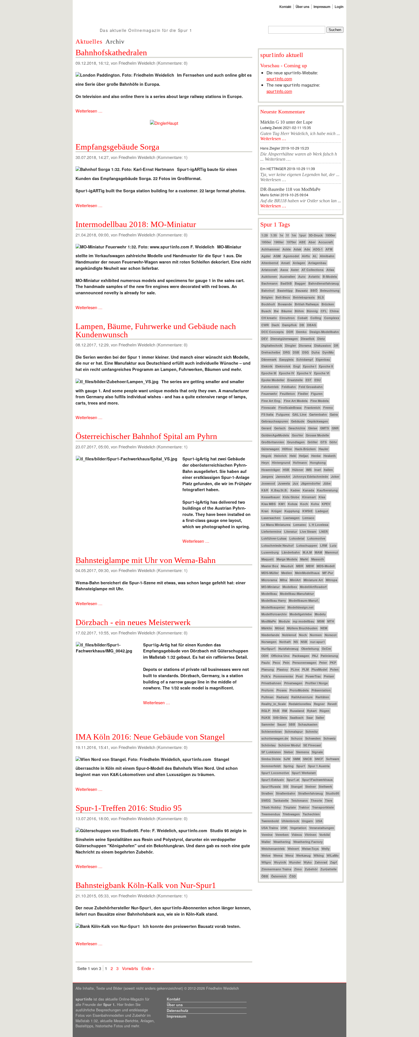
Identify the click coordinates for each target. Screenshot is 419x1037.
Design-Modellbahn (324, 332)
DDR (289, 332)
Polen (334, 669)
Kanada (308, 490)
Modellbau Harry (273, 600)
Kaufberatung (327, 490)
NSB (304, 642)
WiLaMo (333, 855)
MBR (299, 566)
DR (336, 345)
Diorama (305, 345)
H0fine (287, 449)
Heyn (265, 462)
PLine (295, 669)
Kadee (295, 490)
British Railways (307, 304)
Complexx (331, 318)
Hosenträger (270, 470)
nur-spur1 (317, 642)
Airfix (306, 256)
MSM (320, 621)
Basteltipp (285, 290)
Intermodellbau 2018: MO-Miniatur (136, 224)
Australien (287, 276)
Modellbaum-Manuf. (304, 600)
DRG (286, 352)
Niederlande (270, 635)
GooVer (297, 435)
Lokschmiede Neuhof (277, 545)
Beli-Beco (283, 297)
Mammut (331, 552)
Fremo (328, 407)
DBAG (311, 325)
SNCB (307, 759)
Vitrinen (310, 834)
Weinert (293, 848)
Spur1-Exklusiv (272, 779)
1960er (279, 242)
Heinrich (280, 456)
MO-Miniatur (270, 587)
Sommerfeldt (271, 766)
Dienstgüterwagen (284, 338)
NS (296, 642)
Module (284, 621)
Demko (301, 332)
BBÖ (313, 290)
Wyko (308, 862)
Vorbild (324, 834)
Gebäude (297, 421)
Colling (315, 318)
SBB (292, 724)
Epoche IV (286, 373)
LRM (323, 545)
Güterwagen (270, 449)
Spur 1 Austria (318, 766)
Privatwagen (293, 683)
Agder (265, 256)
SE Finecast (312, 745)
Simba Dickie (271, 759)
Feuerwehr (269, 393)
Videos (297, 834)
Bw (276, 311)
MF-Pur (327, 573)
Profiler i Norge (316, 683)
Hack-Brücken (305, 449)
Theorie (316, 800)
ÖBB (264, 876)
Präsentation (321, 690)
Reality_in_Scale (273, 704)
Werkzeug (303, 855)
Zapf (333, 862)
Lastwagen (291, 518)
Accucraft (325, 242)
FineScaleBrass (290, 407)
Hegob (266, 456)
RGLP (265, 711)
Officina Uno (280, 656)
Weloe (265, 855)
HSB (286, 470)
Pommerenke (283, 676)
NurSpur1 (268, 648)
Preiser (329, 676)
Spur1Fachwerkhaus (317, 779)
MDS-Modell (326, 566)
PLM (305, 669)
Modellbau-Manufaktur (297, 593)
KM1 (281, 504)
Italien (328, 470)
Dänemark (268, 359)
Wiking (319, 855)
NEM (323, 628)
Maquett (267, 559)
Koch (304, 504)
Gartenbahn (318, 414)
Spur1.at (293, 779)
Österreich (278, 876)
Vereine (266, 834)
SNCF (319, 759)
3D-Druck (316, 235)
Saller (320, 717)
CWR (265, 325)
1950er (266, 242)
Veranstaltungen (321, 828)
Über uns (302, 6)
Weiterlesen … (89, 111)
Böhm (299, 311)
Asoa (284, 270)
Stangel (296, 786)
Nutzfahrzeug (288, 648)
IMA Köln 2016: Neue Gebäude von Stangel (150, 736)
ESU (317, 380)
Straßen (267, 793)
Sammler (267, 724)
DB (302, 325)
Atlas (330, 270)
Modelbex (289, 587)
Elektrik (266, 366)
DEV (264, 338)
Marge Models (286, 559)
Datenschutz (177, 1010)
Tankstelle (280, 800)
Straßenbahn (285, 793)
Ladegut (322, 511)
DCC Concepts (272, 332)
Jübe (327, 483)
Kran (265, 511)
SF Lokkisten (271, 752)
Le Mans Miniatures (275, 524)
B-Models (330, 276)
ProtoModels (299, 690)
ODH (264, 656)
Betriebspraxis (304, 297)
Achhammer (270, 249)
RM (284, 711)
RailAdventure (302, 697)
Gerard (266, 428)
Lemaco (308, 518)
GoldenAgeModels (275, 435)
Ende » (147, 968)
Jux (295, 483)
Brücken (328, 304)
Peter (323, 662)
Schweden (313, 738)
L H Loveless (318, 524)
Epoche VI (321, 373)
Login (339, 6)
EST (309, 380)
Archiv (115, 41)
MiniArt (295, 580)
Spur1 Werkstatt (304, 773)
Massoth (317, 559)
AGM (276, 256)
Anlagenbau (317, 263)
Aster (295, 270)
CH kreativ (269, 318)
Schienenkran (271, 731)
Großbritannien (272, 442)
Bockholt (268, 304)
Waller (265, 842)
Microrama (269, 580)
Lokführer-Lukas (273, 538)
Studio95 (332, 793)
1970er (291, 242)
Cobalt (303, 318)
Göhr (333, 442)
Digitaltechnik (271, 345)
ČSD (292, 876)
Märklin (266, 628)
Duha (316, 352)
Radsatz (282, 697)
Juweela (284, 483)
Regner (319, 704)
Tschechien (311, 814)
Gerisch (280, 428)
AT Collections (313, 270)
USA (319, 821)
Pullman (267, 697)
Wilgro (266, 862)
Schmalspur (294, 731)
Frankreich (312, 407)
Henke (316, 456)
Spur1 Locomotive (275, 773)
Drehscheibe (270, 352)
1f (287, 235)
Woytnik (280, 862)
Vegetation (298, 828)
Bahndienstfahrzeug (323, 283)
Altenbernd (269, 263)
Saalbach (297, 717)
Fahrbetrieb (270, 387)
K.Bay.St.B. (279, 490)
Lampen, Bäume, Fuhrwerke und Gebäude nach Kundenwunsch (156, 330)
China (334, 311)
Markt (304, 559)
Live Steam (308, 531)
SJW (287, 759)
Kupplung (292, 511)
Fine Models (319, 401)
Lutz (333, 545)
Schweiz (329, 738)
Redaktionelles (300, 704)
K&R (264, 490)
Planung (267, 669)
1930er (330, 235)
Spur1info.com (106, 32)
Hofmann (300, 462)
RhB (276, 711)
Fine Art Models (296, 401)
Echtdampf (304, 359)
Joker (335, 476)
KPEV (326, 504)
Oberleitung (310, 648)
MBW (310, 566)
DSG (305, 352)
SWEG (265, 800)
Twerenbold (270, 821)
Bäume (286, 311)
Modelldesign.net (301, 607)
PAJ (315, 656)
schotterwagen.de (274, 738)
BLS (321, 297)
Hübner (297, 470)
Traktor (304, 807)
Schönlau (268, 745)
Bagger (300, 283)
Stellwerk (325, 786)
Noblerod (289, 635)
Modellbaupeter (273, 607)
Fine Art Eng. (271, 401)
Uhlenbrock (290, 821)
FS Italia (267, 414)
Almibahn (327, 256)
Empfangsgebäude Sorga (117, 146)
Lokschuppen (306, 545)
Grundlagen (296, 442)
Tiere (328, 800)
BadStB (286, 283)
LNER (323, 531)
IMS (309, 470)
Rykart (312, 711)
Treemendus (270, 814)
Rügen (324, 711)
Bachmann (269, 283)
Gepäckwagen (317, 421)
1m (294, 235)
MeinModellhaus (307, 573)
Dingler (290, 345)
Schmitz (312, 731)
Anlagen (299, 263)
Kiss (322, 497)
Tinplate (290, 807)
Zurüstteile (328, 869)
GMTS (324, 428)
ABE (302, 242)
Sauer (281, 724)
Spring (289, 766)
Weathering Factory (308, 842)
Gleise (312, 428)
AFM (329, 249)
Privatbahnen (271, 683)
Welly (325, 848)
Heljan (303, 456)
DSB (296, 352)
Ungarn (307, 821)
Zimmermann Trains (276, 869)
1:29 (264, 235)
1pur (302, 235)
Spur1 (300, 766)
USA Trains (269, 828)
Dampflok (289, 325)
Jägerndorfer (310, 483)
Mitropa (331, 580)
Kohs (315, 504)
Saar (309, 717)
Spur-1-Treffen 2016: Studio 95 (129, 808)
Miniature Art (313, 580)
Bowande (285, 304)
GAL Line (299, 414)
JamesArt (283, 476)
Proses (281, 690)
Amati (285, 263)
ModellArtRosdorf (313, 587)
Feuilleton (287, 393)
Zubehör (311, 869)
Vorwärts (130, 968)
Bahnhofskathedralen (111, 52)
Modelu (320, 614)
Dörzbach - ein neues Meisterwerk (133, 622)
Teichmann (299, 800)
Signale (317, 752)
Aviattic (314, 276)
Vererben (282, 834)
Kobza (292, 504)
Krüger (276, 511)
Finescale (268, 407)
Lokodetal (296, 538)
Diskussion (322, 345)
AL (315, 256)
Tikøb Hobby (271, 807)
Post (299, 676)
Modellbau (269, 593)
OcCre (326, 648)
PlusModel (319, 669)
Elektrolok (282, 366)
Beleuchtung (329, 290)
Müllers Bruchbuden (302, 628)
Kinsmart (309, 497)
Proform (267, 690)
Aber (312, 242)
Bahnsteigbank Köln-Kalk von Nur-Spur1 (146, 885)
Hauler (323, 449)
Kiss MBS (268, 504)
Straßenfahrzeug (310, 793)
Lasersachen (270, 518)
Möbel (279, 628)
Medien (286, 573)
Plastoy (282, 669)
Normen (316, 635)
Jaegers (267, 476)
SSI (285, 786)
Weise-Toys (310, 848)
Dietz (321, 338)
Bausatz (302, 290)
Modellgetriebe (301, 614)
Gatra (334, 414)
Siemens (302, 752)
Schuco (296, 738)
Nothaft (285, 642)
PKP (333, 662)
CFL (324, 311)
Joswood (268, 483)
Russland (297, 711)
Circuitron (287, 318)
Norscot (331, 635)
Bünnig (312, 311)
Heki (293, 456)
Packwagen (300, 656)
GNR (335, 428)
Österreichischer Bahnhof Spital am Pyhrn (146, 436)
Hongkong (318, 462)
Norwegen (268, 642)
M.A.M (307, 552)
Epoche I (309, 366)
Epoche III (268, 373)
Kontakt (285, 6)
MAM (318, 552)
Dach (275, 325)
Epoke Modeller (272, 380)
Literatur (290, 531)
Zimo (298, 869)
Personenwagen (304, 662)
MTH (330, 621)
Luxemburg (270, 552)
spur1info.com (279, 78)
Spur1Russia (270, 786)
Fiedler (303, 393)
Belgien (267, 297)
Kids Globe (291, 497)
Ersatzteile (295, 380)
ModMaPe (268, 621)
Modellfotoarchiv (274, 614)
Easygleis (286, 359)
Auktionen (269, 276)
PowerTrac (313, 676)
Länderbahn (291, 552)
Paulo (265, 662)
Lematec (299, 524)
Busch (266, 311)
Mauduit (287, 566)
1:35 (273, 235)
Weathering (281, 842)
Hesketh (330, 456)
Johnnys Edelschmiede (310, 476)
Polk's (265, 676)
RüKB (265, 717)
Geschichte (296, 428)
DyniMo (328, 352)
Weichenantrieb (273, 848)
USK (284, 828)
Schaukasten (308, 724)
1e (281, 235)
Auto (302, 276)
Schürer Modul (289, 745)
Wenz (289, 855)
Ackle (286, 249)
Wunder (295, 862)
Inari (317, 470)
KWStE (307, 511)
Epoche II (326, 366)
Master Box (269, 566)
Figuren (317, 393)
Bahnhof (267, 290)
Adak (297, 249)
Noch (303, 635)
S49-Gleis (280, 717)
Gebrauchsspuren (274, 421)
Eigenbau (323, 359)
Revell (332, 704)
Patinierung (329, 656)
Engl (296, 366)
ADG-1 (318, 249)
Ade (307, 249)
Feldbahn (289, 387)
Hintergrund (281, 462)
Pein (286, 662)
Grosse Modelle (317, 435)
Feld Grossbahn (311, 387)
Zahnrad (321, 862)
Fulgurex (283, 414)
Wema (277, 855)
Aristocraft (269, 270)
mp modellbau (303, 621)
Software (332, 759)
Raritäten (322, 697)
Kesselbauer (270, 497)
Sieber (288, 752)
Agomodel (291, 256)
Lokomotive (316, 538)
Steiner (310, 786)
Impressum (322, 6)
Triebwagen (291, 814)
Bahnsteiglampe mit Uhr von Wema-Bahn (146, 560)
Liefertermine (271, 531)
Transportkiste (323, 807)
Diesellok (307, 338)
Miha (283, 580)
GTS (323, 442)
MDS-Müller (269, 573)
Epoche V (304, 373)
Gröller (313, 442)
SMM (296, 759)
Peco (276, 662)
